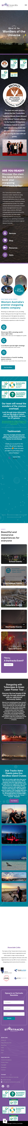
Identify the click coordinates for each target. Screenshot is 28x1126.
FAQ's (11, 255)
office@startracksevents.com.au (11, 1082)
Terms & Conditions (6, 1060)
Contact (3, 1070)
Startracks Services (6, 1042)
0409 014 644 (7, 1080)
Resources (13, 248)
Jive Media (19, 1123)
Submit (9, 1018)
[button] (3, 478)
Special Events (15, 648)
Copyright (3, 1065)
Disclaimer (3, 1067)
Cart (2, 1052)
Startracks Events (13, 627)
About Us (3, 1040)
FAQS (2, 1047)
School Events (15, 561)
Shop (11, 241)
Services (12, 233)
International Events (12, 583)
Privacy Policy (4, 1062)
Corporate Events (14, 605)
